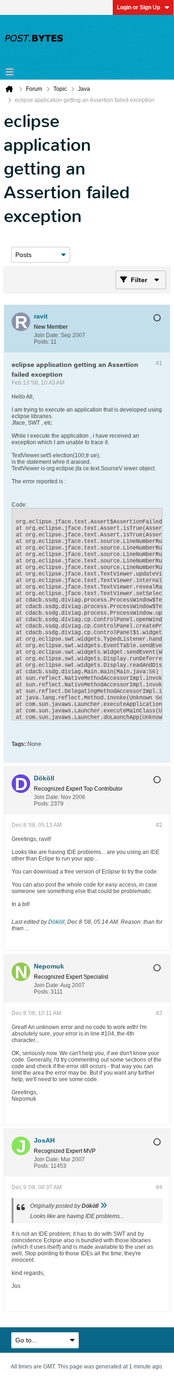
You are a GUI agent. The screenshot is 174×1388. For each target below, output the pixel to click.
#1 (159, 363)
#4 (159, 1187)
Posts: (41, 342)
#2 (159, 825)
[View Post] (103, 1206)
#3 (159, 1013)
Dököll (56, 922)
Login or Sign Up (138, 7)
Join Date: (46, 335)
